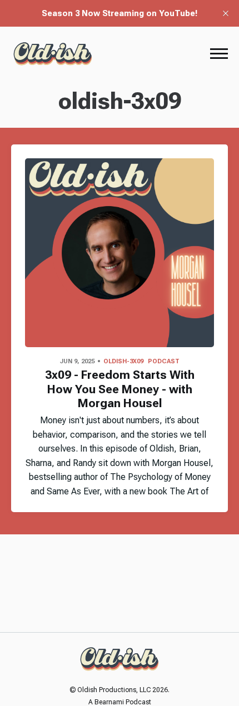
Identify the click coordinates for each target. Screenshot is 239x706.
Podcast (164, 361)
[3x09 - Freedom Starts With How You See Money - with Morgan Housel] (119, 252)
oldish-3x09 (123, 361)
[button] (219, 53)
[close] (226, 13)
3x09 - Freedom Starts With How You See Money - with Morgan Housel (120, 388)
